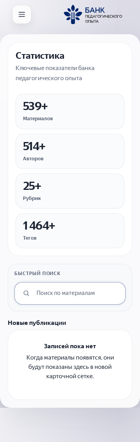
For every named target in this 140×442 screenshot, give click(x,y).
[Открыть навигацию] (21, 14)
